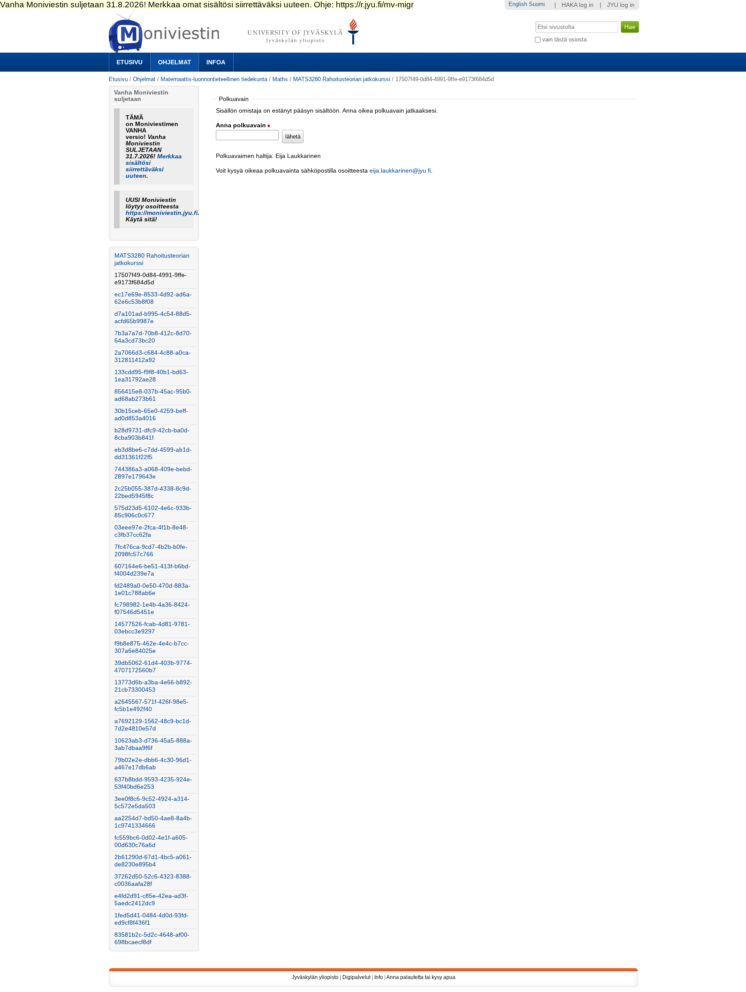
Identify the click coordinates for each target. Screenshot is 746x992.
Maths (280, 79)
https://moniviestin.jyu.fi (162, 213)
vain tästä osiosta (564, 39)
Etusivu (129, 62)
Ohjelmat (174, 62)
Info (378, 977)
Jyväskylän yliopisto (315, 977)
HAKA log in (578, 5)
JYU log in (621, 5)
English (518, 4)
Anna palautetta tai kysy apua (420, 977)
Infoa (215, 62)
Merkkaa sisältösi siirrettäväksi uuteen (154, 166)
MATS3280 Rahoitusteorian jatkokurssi (341, 79)
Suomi (537, 4)
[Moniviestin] (236, 49)
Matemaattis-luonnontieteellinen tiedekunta (214, 79)
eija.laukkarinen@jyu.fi (400, 170)
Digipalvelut (356, 977)
